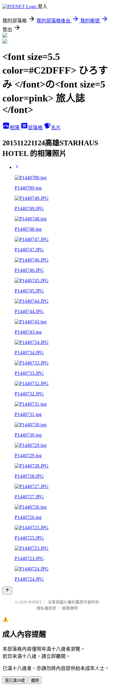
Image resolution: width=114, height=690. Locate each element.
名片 (56, 127)
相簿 (15, 127)
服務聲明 (70, 608)
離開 (35, 680)
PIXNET (35, 602)
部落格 (36, 127)
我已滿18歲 (15, 680)
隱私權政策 (46, 608)
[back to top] (7, 590)
